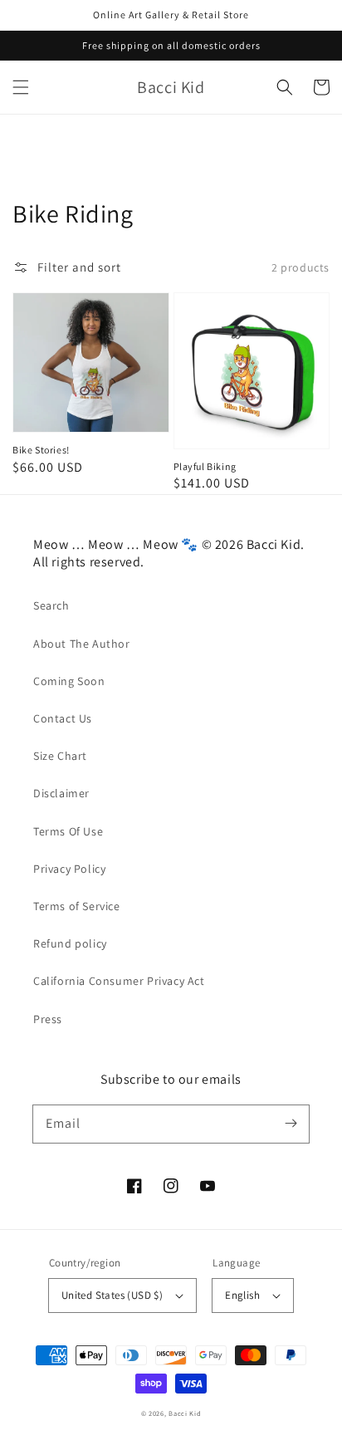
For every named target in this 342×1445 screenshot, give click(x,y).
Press (47, 1019)
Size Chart (60, 755)
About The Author (81, 643)
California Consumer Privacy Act (119, 980)
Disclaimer (61, 793)
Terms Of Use (68, 831)
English (242, 1295)
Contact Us (62, 718)
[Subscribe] (290, 1123)
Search (51, 605)
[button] (20, 87)
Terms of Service (76, 906)
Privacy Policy (69, 868)
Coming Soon (69, 681)
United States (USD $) (112, 1295)
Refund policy (70, 943)
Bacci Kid (185, 1413)
